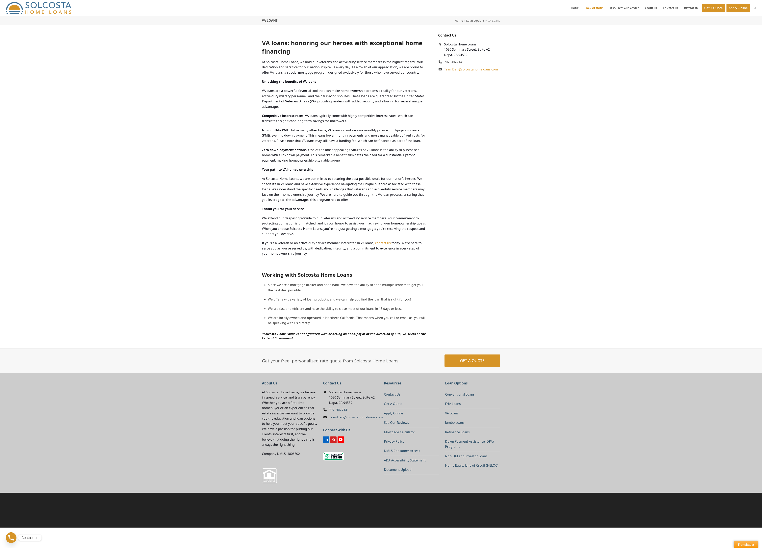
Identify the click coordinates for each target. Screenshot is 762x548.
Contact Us (392, 394)
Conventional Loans (460, 394)
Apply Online (393, 413)
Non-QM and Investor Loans (466, 456)
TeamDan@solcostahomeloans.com (471, 69)
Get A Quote (393, 404)
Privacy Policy (394, 441)
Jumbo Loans (455, 422)
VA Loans (452, 413)
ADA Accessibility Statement (405, 460)
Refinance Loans (457, 432)
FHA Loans (453, 404)
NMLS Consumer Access (402, 451)
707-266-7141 (339, 410)
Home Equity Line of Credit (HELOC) (471, 465)
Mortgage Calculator (399, 432)
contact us (383, 243)
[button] (755, 8)
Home (459, 20)
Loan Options (475, 20)
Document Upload (398, 469)
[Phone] (11, 537)
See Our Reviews (396, 422)
